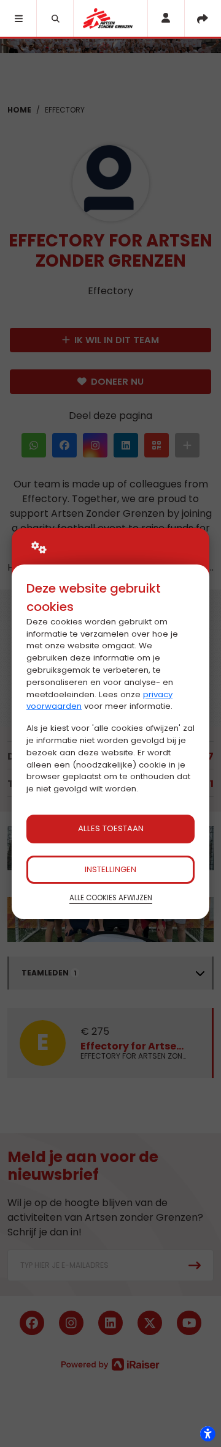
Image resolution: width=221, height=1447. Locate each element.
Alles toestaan (111, 828)
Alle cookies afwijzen (110, 898)
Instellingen (110, 869)
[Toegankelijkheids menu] (207, 1433)
